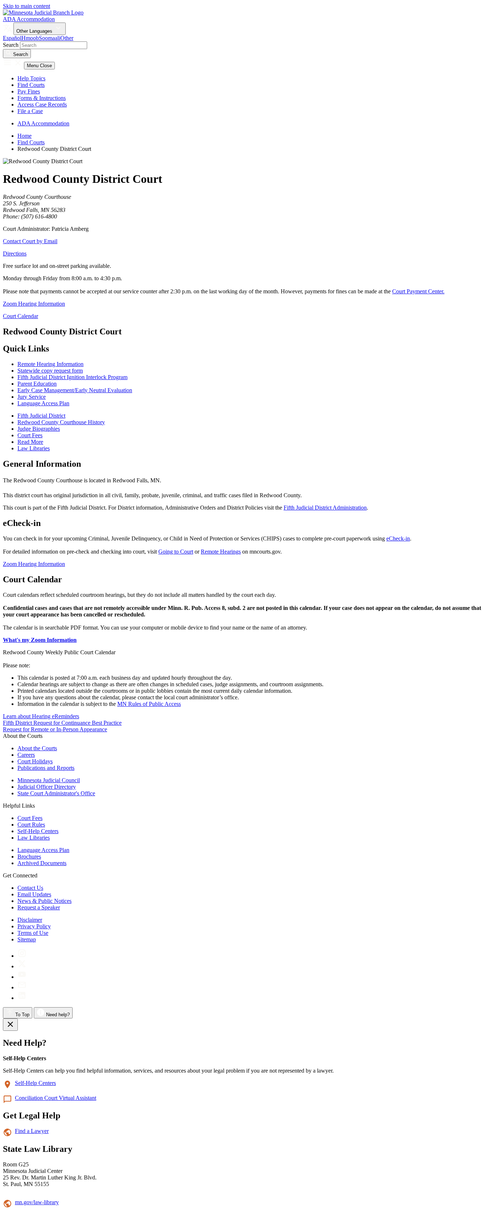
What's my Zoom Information (40, 640)
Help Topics (31, 78)
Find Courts (31, 85)
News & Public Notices (44, 901)
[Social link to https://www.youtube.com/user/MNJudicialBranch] (22, 977)
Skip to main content (26, 6)
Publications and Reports (45, 768)
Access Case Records (42, 104)
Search (11, 45)
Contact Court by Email (30, 241)
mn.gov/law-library (37, 1202)
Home (24, 136)
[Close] (10, 1024)
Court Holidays (35, 761)
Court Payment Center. (418, 291)
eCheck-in (398, 538)
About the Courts (37, 748)
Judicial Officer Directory (46, 787)
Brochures (29, 856)
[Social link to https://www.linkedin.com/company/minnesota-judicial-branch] (22, 998)
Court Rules (31, 824)
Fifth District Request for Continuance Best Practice (62, 723)
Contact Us (30, 888)
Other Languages (35, 31)
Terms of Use (32, 933)
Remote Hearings (221, 551)
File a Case (30, 111)
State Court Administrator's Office (56, 793)
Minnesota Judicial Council (48, 780)
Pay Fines (28, 91)
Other (66, 38)
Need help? (57, 1014)
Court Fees (29, 818)
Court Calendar (20, 316)
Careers (26, 755)
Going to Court (175, 551)
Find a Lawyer (32, 1131)
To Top (21, 1014)
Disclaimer (29, 920)
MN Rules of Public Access (149, 704)
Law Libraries (33, 838)
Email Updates (34, 894)
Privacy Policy (34, 926)
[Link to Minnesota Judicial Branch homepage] (43, 12)
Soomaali (49, 38)
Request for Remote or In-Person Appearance (55, 729)
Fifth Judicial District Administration (325, 508)
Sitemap (26, 939)
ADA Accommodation (29, 19)
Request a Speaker (38, 907)
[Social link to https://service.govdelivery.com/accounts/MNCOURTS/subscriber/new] (22, 987)
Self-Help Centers (37, 831)
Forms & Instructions (41, 98)
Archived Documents (41, 863)
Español (12, 38)
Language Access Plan (43, 850)
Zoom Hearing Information (34, 304)
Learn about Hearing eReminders (41, 716)
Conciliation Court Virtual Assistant (55, 1098)
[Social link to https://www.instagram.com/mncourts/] (22, 956)
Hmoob (30, 38)
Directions (15, 253)
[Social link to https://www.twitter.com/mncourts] (22, 966)
